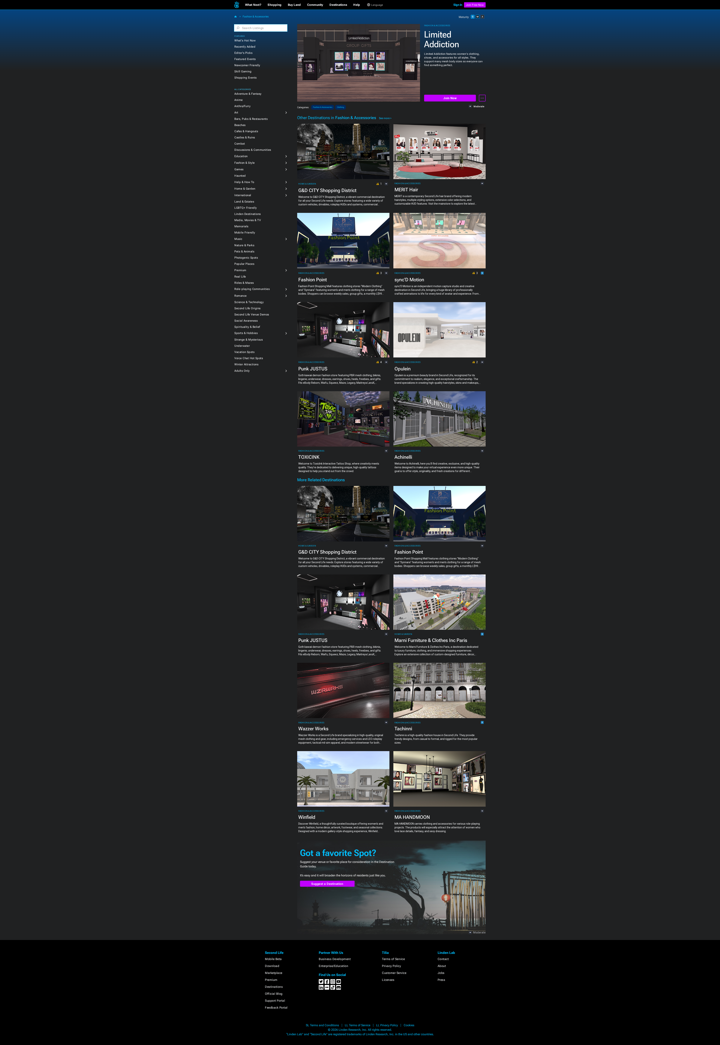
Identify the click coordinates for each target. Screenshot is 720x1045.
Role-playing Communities (252, 289)
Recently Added (244, 46)
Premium (240, 270)
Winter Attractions (246, 364)
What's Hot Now (245, 40)
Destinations (274, 987)
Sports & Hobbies (246, 333)
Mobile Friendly (244, 232)
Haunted (240, 175)
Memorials (241, 226)
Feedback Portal (276, 1007)
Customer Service (394, 973)
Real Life (240, 276)
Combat (239, 143)
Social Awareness (246, 320)
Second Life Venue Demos (251, 314)
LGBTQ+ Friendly (245, 207)
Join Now (450, 98)
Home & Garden (244, 188)
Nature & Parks (244, 245)
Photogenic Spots (246, 257)
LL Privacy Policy (387, 1025)
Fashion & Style (244, 162)
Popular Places (244, 264)
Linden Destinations (247, 214)
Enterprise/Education (333, 966)
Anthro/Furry (242, 106)
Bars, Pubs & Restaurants (251, 119)
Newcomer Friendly (247, 65)
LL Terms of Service (357, 1025)
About (442, 966)
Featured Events (245, 59)
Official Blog (274, 993)
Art (236, 112)
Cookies (409, 1025)
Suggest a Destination (327, 884)
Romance (240, 295)
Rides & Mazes (244, 283)
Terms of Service (393, 959)
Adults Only (242, 370)
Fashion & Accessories (256, 16)
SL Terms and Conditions (322, 1025)
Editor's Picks (243, 53)
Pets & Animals (244, 251)
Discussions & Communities (252, 150)
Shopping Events (245, 77)
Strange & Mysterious (248, 339)
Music (238, 239)
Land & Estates (244, 201)
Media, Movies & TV (247, 220)
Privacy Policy (391, 966)
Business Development (335, 959)
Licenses (388, 980)
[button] (253, 5)
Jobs (441, 973)
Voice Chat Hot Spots (248, 358)
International (242, 195)
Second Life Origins (247, 308)
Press (441, 980)
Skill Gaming (242, 71)
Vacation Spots (244, 352)
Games (239, 169)
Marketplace (273, 973)
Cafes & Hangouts (246, 131)
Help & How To (244, 182)
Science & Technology (249, 302)
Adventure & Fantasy (248, 93)
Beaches (240, 125)
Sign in (457, 5)
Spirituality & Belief (247, 327)
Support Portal (275, 1000)
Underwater (242, 346)
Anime (238, 100)
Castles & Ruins (244, 137)
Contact (443, 959)
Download (272, 966)
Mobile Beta (273, 959)
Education (241, 156)
